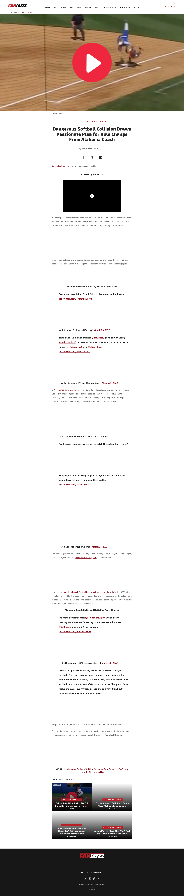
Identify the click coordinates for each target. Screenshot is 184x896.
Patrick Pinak (86, 148)
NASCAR (88, 7)
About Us (84, 872)
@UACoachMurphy (95, 617)
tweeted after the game (85, 557)
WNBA (79, 7)
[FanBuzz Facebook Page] (165, 6)
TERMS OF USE (92, 887)
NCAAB (63, 7)
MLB (96, 7)
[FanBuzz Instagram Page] (168, 6)
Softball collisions (59, 166)
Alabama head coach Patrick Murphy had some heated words (87, 592)
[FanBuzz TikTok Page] (171, 6)
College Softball (27, 12)
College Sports (109, 7)
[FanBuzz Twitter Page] (174, 6)
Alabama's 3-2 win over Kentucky (68, 390)
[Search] (174, 3)
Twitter (62, 113)
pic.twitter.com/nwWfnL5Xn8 (75, 631)
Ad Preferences (97, 872)
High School (125, 7)
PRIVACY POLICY (92, 889)
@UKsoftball (94, 346)
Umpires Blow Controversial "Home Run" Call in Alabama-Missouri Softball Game (72, 831)
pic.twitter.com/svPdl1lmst (74, 484)
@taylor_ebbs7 (67, 342)
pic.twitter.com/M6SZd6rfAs (74, 351)
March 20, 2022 (102, 330)
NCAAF (47, 7)
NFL (55, 7)
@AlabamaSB (77, 346)
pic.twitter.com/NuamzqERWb (75, 298)
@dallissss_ (98, 337)
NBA (71, 7)
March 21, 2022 (110, 382)
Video (136, 7)
